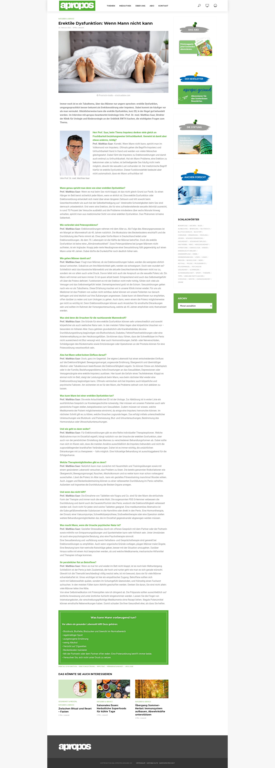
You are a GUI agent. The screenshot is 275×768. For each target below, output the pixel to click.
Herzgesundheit (202, 245)
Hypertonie (183, 248)
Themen (111, 6)
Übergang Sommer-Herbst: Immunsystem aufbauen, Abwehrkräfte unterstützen (150, 710)
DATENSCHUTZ (153, 763)
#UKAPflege (182, 226)
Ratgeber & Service (66, 19)
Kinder (205, 248)
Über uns (140, 6)
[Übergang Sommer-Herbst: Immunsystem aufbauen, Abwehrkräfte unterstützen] (151, 689)
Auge (200, 226)
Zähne (180, 282)
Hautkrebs (182, 245)
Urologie (129, 666)
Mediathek (125, 6)
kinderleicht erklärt (187, 251)
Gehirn (181, 238)
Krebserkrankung (185, 257)
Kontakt (163, 6)
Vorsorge (182, 279)
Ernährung (193, 235)
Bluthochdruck (185, 232)
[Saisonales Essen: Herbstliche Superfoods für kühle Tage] (113, 689)
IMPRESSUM (140, 763)
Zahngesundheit (204, 279)
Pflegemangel (184, 267)
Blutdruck (205, 229)
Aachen (192, 226)
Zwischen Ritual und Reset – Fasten (75, 710)
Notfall (181, 263)
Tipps (180, 276)
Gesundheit (183, 241)
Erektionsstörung (87, 666)
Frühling (204, 235)
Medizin (181, 260)
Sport (198, 273)
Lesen (197, 257)
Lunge (204, 257)
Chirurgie (182, 235)
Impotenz (101, 666)
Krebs (195, 254)
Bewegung (194, 229)
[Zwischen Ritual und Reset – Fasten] (75, 689)
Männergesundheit (115, 666)
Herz (191, 245)
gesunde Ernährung (194, 238)
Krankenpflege (184, 254)
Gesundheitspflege (198, 241)
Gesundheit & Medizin (67, 702)
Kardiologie (195, 248)
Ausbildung (183, 229)
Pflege (189, 263)
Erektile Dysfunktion (67, 666)
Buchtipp (198, 232)
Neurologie (191, 260)
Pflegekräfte (200, 263)
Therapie (206, 273)
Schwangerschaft (186, 273)
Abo (152, 6)
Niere (201, 260)
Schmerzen (194, 270)
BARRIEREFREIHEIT (167, 763)
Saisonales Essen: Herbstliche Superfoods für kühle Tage (111, 708)
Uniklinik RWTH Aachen (194, 276)
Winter (191, 279)
